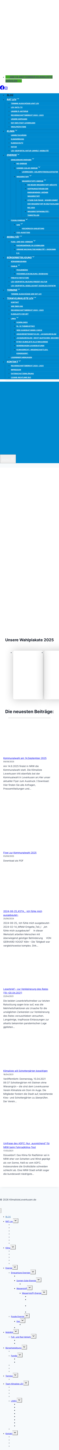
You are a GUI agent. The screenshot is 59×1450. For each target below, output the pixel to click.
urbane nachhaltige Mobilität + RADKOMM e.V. (36, 251)
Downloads (22, 322)
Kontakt (15, 302)
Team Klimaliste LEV (14, 1384)
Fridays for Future (20, 278)
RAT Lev (9, 1221)
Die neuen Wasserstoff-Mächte (42, 185)
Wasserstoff (21, 1288)
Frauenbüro (22, 270)
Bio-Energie (21, 163)
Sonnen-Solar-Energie (26, 1280)
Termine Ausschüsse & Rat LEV (25, 103)
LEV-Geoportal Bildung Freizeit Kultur (29, 282)
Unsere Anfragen (19, 119)
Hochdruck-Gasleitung (33, 228)
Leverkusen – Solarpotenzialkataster (40, 172)
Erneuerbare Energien (20, 1272)
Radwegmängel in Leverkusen (30, 245)
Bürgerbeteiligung (13, 1348)
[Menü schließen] (1, 1210)
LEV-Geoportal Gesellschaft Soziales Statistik (33, 286)
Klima (7, 1248)
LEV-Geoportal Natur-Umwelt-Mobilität (30, 151)
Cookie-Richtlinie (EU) (21, 377)
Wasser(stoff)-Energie (31, 1293)
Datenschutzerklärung (22, 374)
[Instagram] (6, 89)
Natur (14, 147)
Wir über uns (17, 306)
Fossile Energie (17, 1316)
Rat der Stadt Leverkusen (23, 123)
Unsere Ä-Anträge (19, 111)
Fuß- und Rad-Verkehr (21, 1337)
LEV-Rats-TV (17, 107)
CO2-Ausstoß (23, 232)
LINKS (14, 1401)
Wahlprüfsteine (18, 127)
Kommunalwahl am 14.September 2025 (25, 758)
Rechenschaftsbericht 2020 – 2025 (27, 115)
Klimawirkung (17, 139)
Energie (8, 1268)
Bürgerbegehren (18, 261)
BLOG (10, 95)
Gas (18, 1321)
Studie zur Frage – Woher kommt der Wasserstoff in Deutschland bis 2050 (43, 204)
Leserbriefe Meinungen (21, 357)
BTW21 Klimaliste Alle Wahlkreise (32, 342)
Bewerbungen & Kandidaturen (30, 346)
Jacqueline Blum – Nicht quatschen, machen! (37, 338)
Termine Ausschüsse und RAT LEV (26, 294)
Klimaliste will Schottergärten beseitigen (25, 1070)
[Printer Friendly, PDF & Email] (15, 1185)
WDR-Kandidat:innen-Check (29, 330)
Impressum (16, 370)
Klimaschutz (17, 143)
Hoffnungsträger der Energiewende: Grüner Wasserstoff (37, 192)
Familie (14, 1356)
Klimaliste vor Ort (20, 314)
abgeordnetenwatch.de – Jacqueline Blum (36, 334)
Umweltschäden (18, 135)
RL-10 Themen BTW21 (25, 326)
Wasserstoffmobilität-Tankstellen (38, 213)
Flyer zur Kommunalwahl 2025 (19, 852)
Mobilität (9, 1332)
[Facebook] (2, 89)
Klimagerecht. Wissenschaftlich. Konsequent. (32, 351)
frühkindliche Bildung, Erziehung (32, 274)
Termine (9, 1376)
